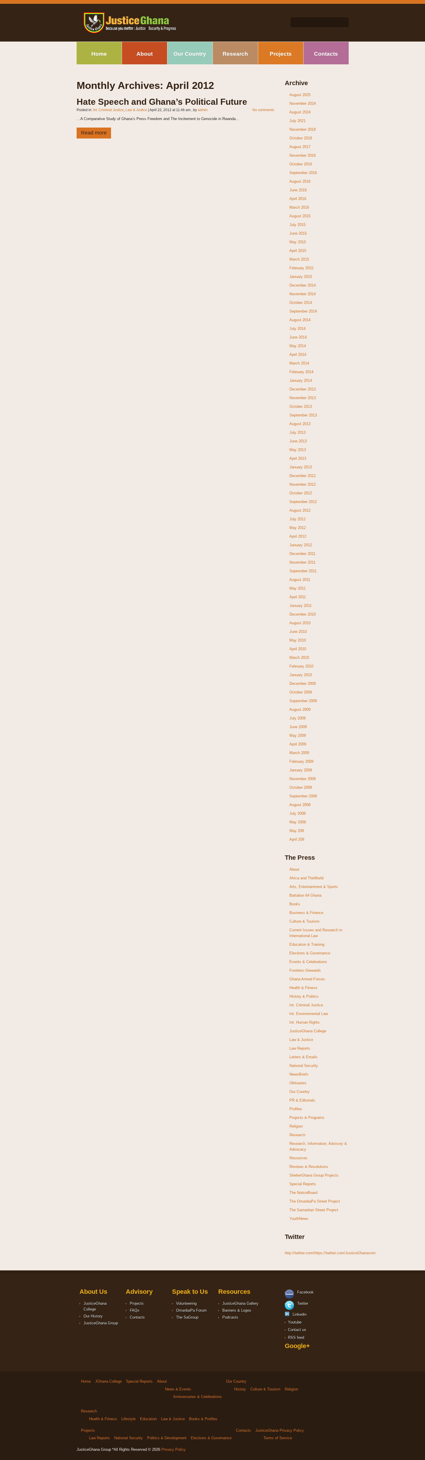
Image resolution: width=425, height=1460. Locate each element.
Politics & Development (166, 1438)
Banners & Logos (236, 1310)
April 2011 (297, 597)
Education (148, 1419)
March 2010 (299, 657)
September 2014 (303, 311)
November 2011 (302, 562)
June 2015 (298, 233)
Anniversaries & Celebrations (197, 1396)
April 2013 (297, 458)
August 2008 (300, 805)
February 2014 (301, 372)
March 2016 (299, 207)
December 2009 (302, 683)
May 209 (296, 831)
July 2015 (297, 225)
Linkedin (298, 1314)
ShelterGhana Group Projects (314, 1175)
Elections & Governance (309, 953)
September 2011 (303, 571)
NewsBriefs (298, 1074)
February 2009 (301, 761)
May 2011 (297, 588)
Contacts (326, 54)
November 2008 (302, 779)
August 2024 (300, 112)
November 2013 (302, 398)
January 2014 (300, 380)
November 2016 (302, 155)
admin (203, 110)
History (240, 1389)
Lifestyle (128, 1419)
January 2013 (300, 467)
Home (99, 54)
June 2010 (298, 631)
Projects (281, 54)
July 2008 (297, 813)
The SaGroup (187, 1317)
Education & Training (306, 944)
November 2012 (302, 484)
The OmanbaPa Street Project (314, 1201)
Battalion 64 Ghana (305, 895)
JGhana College (108, 1381)
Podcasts (230, 1317)
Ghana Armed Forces (307, 979)
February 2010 (301, 666)
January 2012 (300, 545)
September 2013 (303, 415)
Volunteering (186, 1303)
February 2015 (301, 268)
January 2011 (300, 605)
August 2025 (300, 95)
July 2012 (297, 519)
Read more (94, 133)
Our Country (189, 54)
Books (294, 904)
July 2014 (297, 328)
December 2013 (302, 389)
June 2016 (298, 190)
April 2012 (297, 536)
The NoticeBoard (303, 1192)
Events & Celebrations (308, 962)
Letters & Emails (303, 1057)
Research (235, 54)
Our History (93, 1316)
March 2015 (299, 259)
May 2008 (297, 822)
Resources (298, 1158)
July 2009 (297, 718)
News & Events (178, 1389)
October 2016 (300, 164)
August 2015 (300, 216)
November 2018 (302, 129)
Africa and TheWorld (306, 878)
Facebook (305, 1292)
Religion (296, 1126)
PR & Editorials (302, 1100)
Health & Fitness (303, 988)
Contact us (296, 1330)
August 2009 (300, 709)
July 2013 (297, 432)
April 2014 (297, 354)
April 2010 (297, 649)
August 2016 (300, 181)
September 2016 (303, 173)
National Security (303, 1065)
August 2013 (300, 424)
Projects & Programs (306, 1117)
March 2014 (299, 363)
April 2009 (297, 744)
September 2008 (303, 796)
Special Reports (302, 1184)
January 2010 (300, 675)
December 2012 (302, 476)
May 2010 (297, 640)
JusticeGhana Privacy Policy (279, 1430)
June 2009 (298, 727)
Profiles (295, 1109)
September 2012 (303, 502)
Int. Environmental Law (308, 1014)
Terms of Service (277, 1438)
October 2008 (300, 787)
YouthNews (298, 1218)
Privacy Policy (173, 1449)
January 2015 (300, 276)
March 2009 (299, 753)
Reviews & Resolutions (308, 1166)
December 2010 (302, 614)
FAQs (134, 1310)
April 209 (296, 839)
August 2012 (300, 510)
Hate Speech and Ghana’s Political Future (162, 101)
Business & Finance (306, 913)
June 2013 (298, 441)
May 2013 (297, 450)
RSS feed (295, 1337)
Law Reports (299, 1048)
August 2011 (299, 579)
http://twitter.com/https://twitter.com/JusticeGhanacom (330, 1253)
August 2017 (300, 147)
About (144, 54)
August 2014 (300, 320)
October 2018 (300, 138)
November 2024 (302, 103)
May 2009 (297, 735)
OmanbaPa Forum (191, 1310)
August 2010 (300, 623)
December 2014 (302, 285)
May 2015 (297, 242)
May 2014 (297, 346)
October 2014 (300, 302)
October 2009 (300, 692)
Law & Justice (136, 110)
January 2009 (300, 770)
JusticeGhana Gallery (240, 1303)
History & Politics (304, 996)
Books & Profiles (203, 1419)
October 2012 (300, 493)
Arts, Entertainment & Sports (313, 887)
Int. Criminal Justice (108, 110)
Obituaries (297, 1083)
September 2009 (303, 701)
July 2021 (297, 121)
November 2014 (302, 294)
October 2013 (300, 406)
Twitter (302, 1303)
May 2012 (297, 528)
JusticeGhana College (307, 1031)
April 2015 (297, 250)
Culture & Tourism (304, 921)
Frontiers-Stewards (305, 970)
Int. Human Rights (304, 1022)
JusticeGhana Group (101, 1323)
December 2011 (302, 554)
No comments (263, 110)
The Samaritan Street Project (313, 1210)
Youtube (294, 1322)
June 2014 (298, 337)
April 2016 (297, 199)
